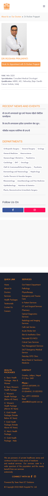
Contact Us (8, 307)
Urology (41, 149)
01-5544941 (27, 391)
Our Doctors (16, 16)
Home (6, 284)
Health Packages (11, 299)
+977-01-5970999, (29, 385)
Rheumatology (9, 181)
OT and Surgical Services (32, 306)
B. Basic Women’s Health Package (11, 388)
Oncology (24, 162)
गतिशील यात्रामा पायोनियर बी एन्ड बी (16, 130)
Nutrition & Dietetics (26, 185)
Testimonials (8, 303)
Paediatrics (30, 158)
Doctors (7, 292)
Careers (7, 311)
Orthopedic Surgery (11, 149)
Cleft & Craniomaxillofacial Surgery (17, 167)
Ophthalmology (9, 185)
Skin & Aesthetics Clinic (31, 334)
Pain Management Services (32, 346)
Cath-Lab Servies (28, 327)
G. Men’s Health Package (10, 433)
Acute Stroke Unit (29, 330)
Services (7, 296)
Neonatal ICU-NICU (29, 338)
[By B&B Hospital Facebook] (13, 210)
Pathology (26, 288)
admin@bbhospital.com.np (32, 401)
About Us (5, 16)
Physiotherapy (27, 292)
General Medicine (10, 153)
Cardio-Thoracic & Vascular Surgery (17, 176)
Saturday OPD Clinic (30, 356)
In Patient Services (29, 302)
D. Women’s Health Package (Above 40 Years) (11, 406)
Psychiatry (38, 167)
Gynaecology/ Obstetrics (13, 158)
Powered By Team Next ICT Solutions (19, 482)
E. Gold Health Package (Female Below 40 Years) (11, 415)
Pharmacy (25, 310)
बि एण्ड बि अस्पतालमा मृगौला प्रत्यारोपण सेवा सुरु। (21, 123)
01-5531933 (37, 391)
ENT (16, 162)
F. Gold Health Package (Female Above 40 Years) (11, 425)
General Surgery (28, 149)
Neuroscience (25, 153)
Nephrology (35, 172)
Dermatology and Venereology (15, 172)
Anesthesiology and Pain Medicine (31, 181)
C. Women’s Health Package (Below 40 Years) (11, 396)
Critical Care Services (30, 342)
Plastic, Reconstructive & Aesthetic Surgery (20, 190)
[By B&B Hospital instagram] (34, 210)
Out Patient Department (31, 284)
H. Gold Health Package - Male (10, 439)
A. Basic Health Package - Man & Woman (11, 380)
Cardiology (7, 162)
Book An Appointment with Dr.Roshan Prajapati (20, 64)
